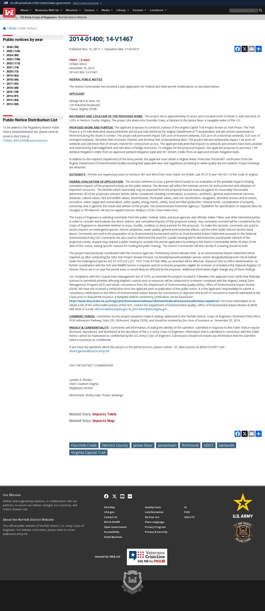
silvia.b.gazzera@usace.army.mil (89, 351)
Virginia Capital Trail (88, 452)
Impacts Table (104, 414)
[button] (88, 3)
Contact (138, 10)
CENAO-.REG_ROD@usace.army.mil (25, 140)
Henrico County (115, 445)
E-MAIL (85, 60)
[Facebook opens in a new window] (106, 496)
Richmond (190, 445)
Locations (157, 10)
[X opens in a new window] (114, 496)
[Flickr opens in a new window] (130, 496)
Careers (90, 10)
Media (106, 10)
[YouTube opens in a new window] (122, 496)
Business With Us (47, 10)
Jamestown (167, 445)
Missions (72, 10)
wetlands (226, 445)
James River (142, 445)
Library (121, 10)
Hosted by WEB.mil (107, 556)
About (24, 10)
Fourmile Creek (84, 445)
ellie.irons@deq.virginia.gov (111, 309)
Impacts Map (103, 420)
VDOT (209, 445)
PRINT (73, 60)
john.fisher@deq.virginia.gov (149, 309)
